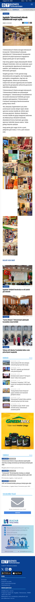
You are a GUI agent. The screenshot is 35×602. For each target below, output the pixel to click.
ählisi (30, 357)
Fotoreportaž (6, 13)
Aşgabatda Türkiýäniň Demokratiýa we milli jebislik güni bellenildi (16, 291)
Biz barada (4, 579)
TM (26, 1)
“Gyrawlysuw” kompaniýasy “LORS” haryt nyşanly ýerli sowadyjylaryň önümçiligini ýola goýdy (21, 384)
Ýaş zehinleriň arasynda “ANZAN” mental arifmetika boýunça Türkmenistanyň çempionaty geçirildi (20, 407)
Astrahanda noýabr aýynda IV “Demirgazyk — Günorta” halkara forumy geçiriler (21, 377)
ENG (22, 1)
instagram (6, 569)
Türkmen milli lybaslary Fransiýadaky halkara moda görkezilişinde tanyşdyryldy (16, 351)
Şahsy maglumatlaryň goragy (8, 583)
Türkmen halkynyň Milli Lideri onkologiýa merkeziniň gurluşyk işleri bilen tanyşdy (20, 364)
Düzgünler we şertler (6, 581)
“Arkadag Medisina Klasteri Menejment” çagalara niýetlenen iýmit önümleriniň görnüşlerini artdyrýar (20, 393)
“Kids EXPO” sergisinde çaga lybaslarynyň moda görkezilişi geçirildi (20, 370)
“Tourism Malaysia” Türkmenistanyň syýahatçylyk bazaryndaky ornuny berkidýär (16, 321)
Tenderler (6, 455)
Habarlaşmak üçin (5, 585)
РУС (30, 1)
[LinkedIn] (25, 23)
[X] (23, 23)
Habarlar (5, 358)
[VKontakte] (27, 23)
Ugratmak (17, 512)
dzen (10, 569)
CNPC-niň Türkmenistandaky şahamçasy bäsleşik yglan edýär (16, 483)
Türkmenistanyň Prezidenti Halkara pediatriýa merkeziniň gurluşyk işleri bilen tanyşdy (21, 400)
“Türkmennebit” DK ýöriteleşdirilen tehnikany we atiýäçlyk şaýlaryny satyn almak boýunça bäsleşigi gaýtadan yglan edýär (17, 474)
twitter (2, 569)
